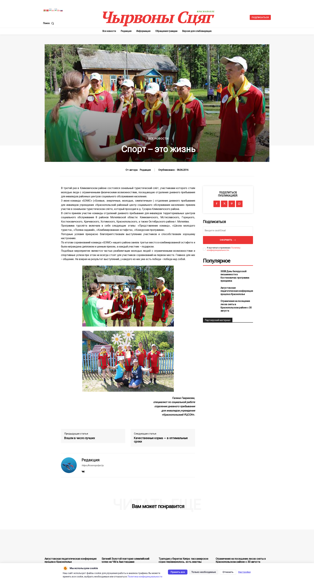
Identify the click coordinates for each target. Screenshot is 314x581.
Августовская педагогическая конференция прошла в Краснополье (237, 290)
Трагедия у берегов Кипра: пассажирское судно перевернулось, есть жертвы (183, 560)
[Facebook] (216, 204)
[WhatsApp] (239, 204)
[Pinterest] (231, 204)
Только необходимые (203, 572)
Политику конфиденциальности (223, 249)
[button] (49, 23)
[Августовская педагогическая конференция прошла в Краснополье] (210, 291)
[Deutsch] (57, 10)
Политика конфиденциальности (145, 576)
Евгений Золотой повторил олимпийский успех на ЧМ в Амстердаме (125, 560)
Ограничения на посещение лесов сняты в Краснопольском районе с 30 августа (241, 560)
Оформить (226, 240)
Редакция (145, 169)
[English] (52, 10)
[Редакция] (69, 465)
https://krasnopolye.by (93, 465)
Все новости (158, 138)
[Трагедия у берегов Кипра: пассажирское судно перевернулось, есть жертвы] (185, 536)
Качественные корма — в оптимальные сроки (161, 439)
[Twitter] (224, 204)
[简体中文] (47, 10)
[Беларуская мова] (44, 10)
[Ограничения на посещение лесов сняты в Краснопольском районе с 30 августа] (210, 305)
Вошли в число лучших (79, 438)
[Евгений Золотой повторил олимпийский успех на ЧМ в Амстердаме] (129, 536)
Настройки (244, 572)
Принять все (178, 572)
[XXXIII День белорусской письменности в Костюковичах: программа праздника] (210, 275)
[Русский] (61, 10)
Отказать (228, 572)
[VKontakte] (83, 471)
